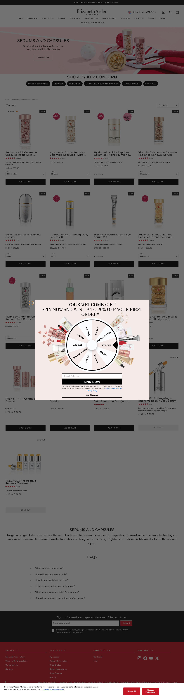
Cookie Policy (47, 689)
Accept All (132, 691)
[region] (92, 691)
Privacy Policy (58, 689)
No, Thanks (92, 395)
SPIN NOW (92, 382)
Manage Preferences (150, 691)
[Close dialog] (31, 303)
